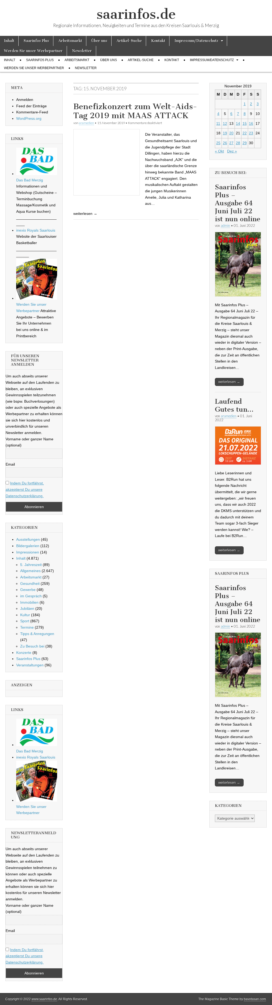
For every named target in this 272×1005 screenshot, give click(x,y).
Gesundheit (30, 583)
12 (225, 123)
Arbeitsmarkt (70, 41)
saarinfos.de (136, 14)
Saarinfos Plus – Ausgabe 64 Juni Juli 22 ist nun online (237, 203)
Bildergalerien (27, 546)
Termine (27, 627)
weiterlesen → (229, 382)
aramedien (86, 123)
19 (225, 133)
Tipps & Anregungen (37, 634)
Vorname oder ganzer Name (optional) (29, 442)
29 (245, 143)
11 (218, 123)
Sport (24, 621)
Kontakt (158, 41)
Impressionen (27, 552)
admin (225, 225)
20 (231, 133)
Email (10, 464)
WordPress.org (28, 118)
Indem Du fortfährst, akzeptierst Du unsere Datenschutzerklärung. (25, 489)
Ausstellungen (28, 539)
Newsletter (82, 51)
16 (251, 123)
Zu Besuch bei (32, 646)
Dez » (232, 151)
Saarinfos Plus (36, 41)
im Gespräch (31, 596)
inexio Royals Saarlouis (35, 230)
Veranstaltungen (30, 665)
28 (238, 143)
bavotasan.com (255, 999)
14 (238, 123)
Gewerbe (28, 589)
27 (231, 143)
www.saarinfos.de (44, 999)
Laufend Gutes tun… (234, 405)
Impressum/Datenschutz (196, 41)
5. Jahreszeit (31, 565)
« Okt (219, 151)
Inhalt (9, 41)
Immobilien (29, 602)
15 (245, 123)
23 (251, 133)
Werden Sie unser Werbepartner (33, 51)
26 (225, 143)
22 (245, 133)
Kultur (25, 615)
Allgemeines (30, 571)
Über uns (99, 41)
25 (218, 143)
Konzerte (23, 652)
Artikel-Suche (129, 41)
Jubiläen (27, 608)
